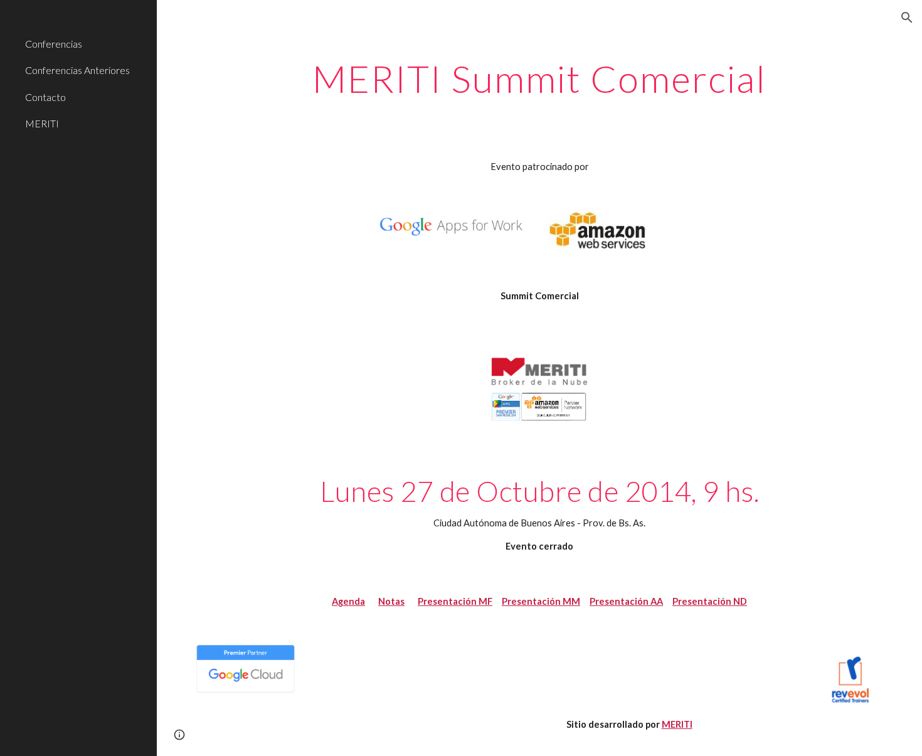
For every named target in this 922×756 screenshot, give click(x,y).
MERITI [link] (42, 123)
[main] (539, 78)
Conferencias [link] (53, 44)
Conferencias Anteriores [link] (77, 70)
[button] (907, 18)
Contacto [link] (45, 97)
